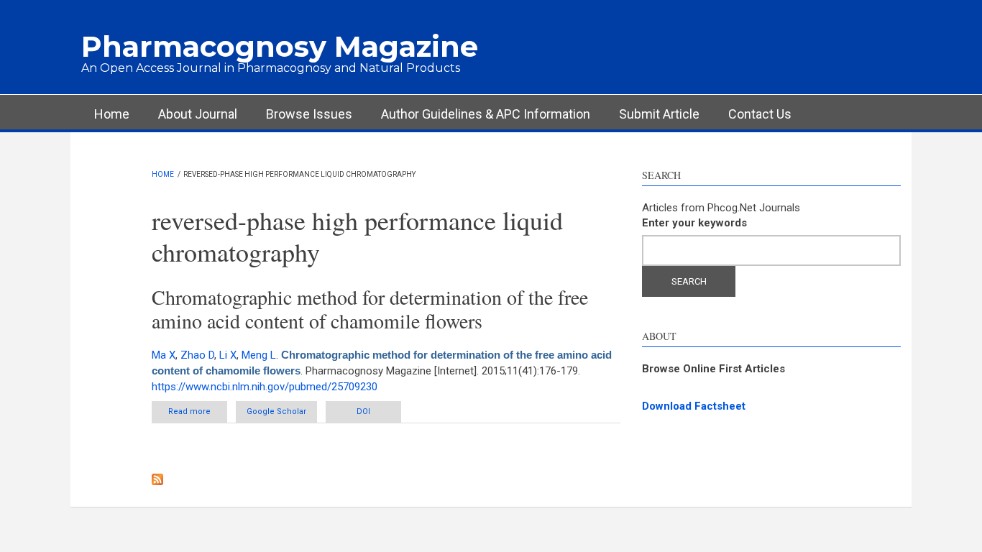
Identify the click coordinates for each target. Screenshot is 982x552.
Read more (197, 411)
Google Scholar (276, 411)
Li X (228, 355)
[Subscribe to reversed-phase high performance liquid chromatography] (386, 479)
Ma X (163, 355)
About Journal (197, 113)
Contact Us (759, 113)
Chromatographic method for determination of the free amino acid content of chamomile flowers (370, 309)
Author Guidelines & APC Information (485, 113)
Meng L (259, 355)
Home (111, 113)
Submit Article (659, 113)
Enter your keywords (694, 222)
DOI (363, 411)
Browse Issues (309, 113)
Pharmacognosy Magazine (279, 46)
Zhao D (197, 355)
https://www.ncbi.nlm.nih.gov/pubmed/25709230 (264, 386)
